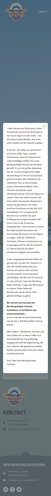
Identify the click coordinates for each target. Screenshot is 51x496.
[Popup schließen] (44, 126)
